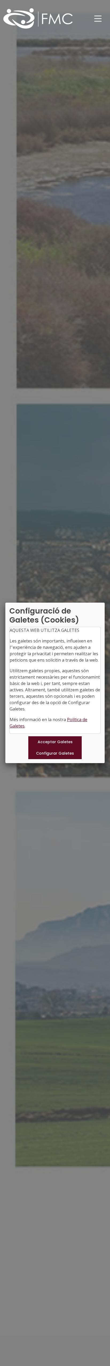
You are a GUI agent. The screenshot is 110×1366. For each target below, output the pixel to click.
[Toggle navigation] (98, 19)
